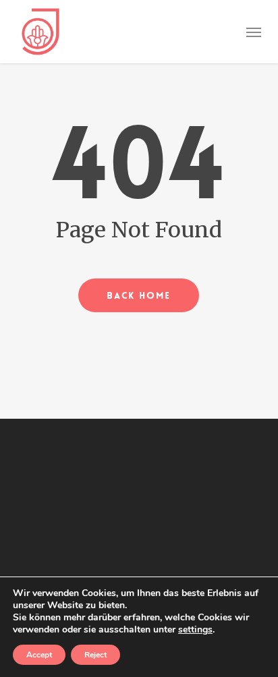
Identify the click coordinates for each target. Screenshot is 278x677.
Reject (95, 654)
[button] (253, 31)
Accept (39, 654)
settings (195, 630)
